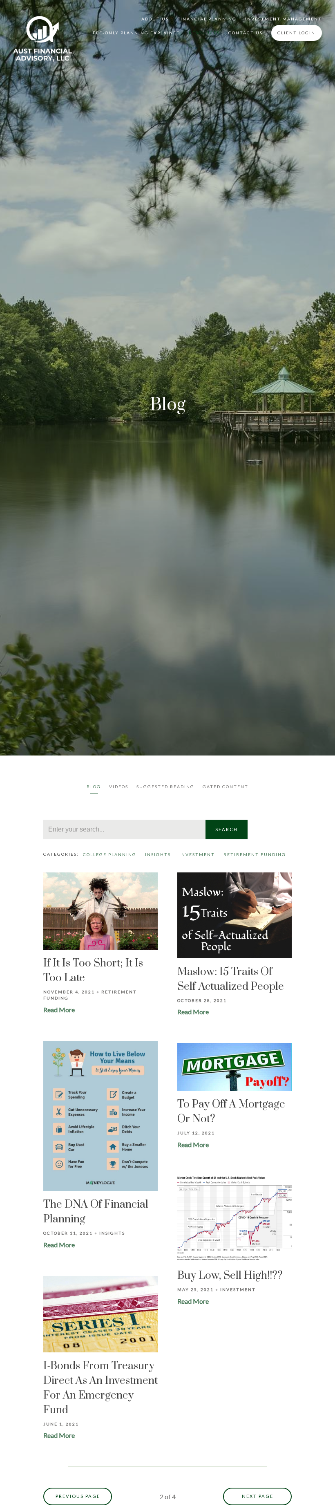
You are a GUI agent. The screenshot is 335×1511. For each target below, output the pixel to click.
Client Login (296, 32)
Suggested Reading (165, 786)
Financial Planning (207, 18)
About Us (155, 18)
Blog (94, 786)
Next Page (257, 1496)
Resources (204, 32)
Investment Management (283, 18)
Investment (197, 854)
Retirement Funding (254, 854)
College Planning (109, 854)
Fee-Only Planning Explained (136, 32)
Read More (59, 1009)
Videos (118, 786)
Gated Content (225, 786)
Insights (158, 854)
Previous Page (78, 1496)
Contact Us (245, 32)
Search (226, 829)
